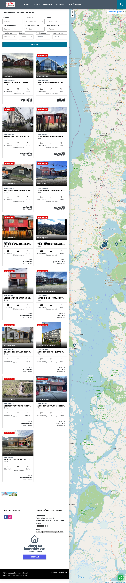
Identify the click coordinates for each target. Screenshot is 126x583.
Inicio (26, 4)
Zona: (49, 18)
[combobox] (12, 21)
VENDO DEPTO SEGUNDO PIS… (17, 136)
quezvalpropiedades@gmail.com (49, 531)
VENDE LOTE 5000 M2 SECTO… (17, 406)
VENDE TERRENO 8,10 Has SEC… (51, 244)
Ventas (36, 4)
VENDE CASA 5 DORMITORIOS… (17, 298)
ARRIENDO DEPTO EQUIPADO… (51, 352)
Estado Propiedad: (32, 25)
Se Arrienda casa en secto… (17, 352)
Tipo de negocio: (53, 25)
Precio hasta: (58, 33)
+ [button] (72, 11)
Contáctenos (74, 4)
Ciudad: (5, 18)
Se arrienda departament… (51, 298)
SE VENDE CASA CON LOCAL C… (18, 459)
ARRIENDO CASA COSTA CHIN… (17, 190)
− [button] (72, 15)
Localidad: (29, 18)
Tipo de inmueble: (9, 25)
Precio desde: (41, 33)
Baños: (21, 33)
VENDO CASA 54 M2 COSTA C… (17, 82)
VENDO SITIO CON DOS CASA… (51, 136)
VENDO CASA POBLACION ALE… (51, 190)
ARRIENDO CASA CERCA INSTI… (17, 244)
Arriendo (47, 4)
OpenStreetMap (120, 582)
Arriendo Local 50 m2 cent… (51, 406)
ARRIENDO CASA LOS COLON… (51, 82)
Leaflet (107, 582)
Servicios (59, 4)
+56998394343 (42, 526)
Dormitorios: (7, 33)
